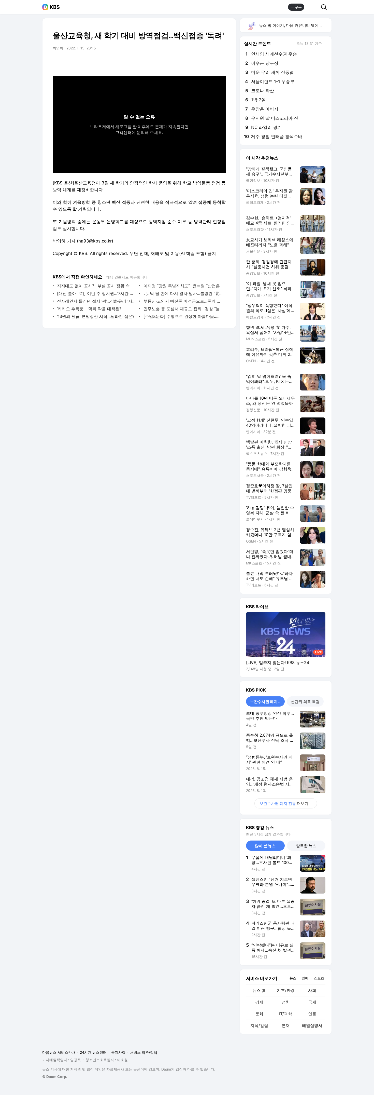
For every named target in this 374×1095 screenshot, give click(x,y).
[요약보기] (180, 62)
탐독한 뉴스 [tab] (306, 845)
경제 (259, 1002)
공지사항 (118, 1052)
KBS (55, 7)
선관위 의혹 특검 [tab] (305, 701)
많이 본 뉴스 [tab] (265, 845)
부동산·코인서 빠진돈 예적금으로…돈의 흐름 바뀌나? (183, 301)
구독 (298, 7)
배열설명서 (312, 1025)
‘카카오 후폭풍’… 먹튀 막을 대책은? (89, 308)
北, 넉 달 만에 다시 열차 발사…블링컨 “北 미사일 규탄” (183, 293)
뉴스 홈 (259, 990)
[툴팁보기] (325, 44)
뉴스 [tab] (293, 978)
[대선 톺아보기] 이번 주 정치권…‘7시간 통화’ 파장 (97, 293)
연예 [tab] (305, 978)
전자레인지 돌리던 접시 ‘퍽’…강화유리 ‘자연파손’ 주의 (97, 301)
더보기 (284, 803)
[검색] (325, 7)
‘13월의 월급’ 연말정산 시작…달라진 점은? (95, 316)
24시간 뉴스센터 (93, 1052)
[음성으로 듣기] (190, 62)
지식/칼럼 (259, 1025)
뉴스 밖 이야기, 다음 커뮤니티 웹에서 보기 (295, 25)
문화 (259, 1013)
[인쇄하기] (220, 62)
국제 (312, 1002)
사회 (312, 990)
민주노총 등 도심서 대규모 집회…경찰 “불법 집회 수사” (183, 308)
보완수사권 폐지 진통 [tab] (267, 701)
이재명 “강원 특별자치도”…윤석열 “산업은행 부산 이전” (183, 285)
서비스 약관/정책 (143, 1052)
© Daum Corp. (54, 1076)
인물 (312, 1013)
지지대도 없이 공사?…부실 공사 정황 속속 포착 (97, 285)
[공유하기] (312, 7)
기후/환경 (286, 990)
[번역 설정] (200, 62)
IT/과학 (285, 1013)
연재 (286, 1025)
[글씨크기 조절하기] (210, 62)
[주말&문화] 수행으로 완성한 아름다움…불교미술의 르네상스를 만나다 (183, 316)
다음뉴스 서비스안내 (58, 1052)
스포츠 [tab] (319, 978)
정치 (286, 1002)
